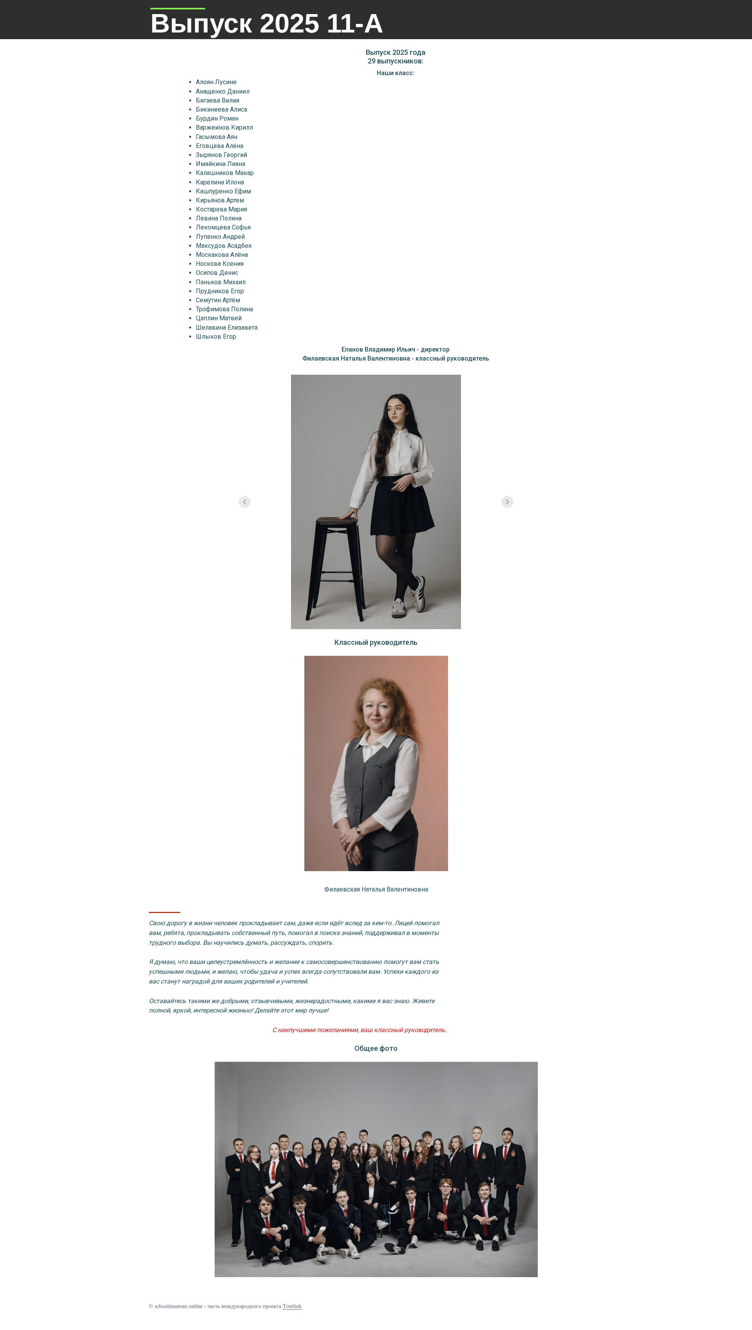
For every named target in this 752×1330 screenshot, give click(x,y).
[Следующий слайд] (507, 502)
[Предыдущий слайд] (245, 502)
